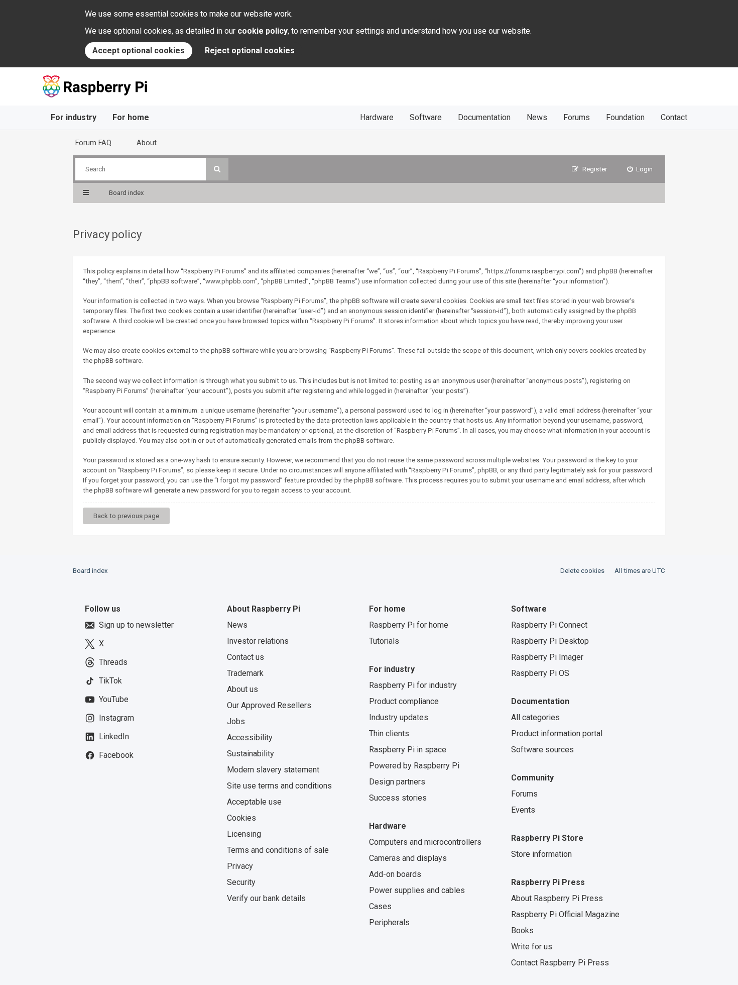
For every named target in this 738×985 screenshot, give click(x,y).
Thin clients (389, 733)
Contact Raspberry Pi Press (560, 962)
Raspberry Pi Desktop (550, 641)
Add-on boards (395, 874)
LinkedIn (114, 736)
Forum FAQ (93, 143)
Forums (576, 117)
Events (523, 810)
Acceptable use (254, 802)
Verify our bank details (266, 898)
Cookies (241, 818)
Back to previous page (126, 516)
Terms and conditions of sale (278, 850)
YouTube (114, 699)
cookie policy (262, 31)
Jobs (236, 721)
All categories (535, 717)
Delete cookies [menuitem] (582, 570)
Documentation (484, 117)
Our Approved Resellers (269, 705)
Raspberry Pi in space (407, 749)
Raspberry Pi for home (408, 625)
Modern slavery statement (273, 769)
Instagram (116, 718)
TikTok (110, 680)
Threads (113, 662)
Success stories (398, 798)
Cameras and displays (408, 858)
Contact (674, 117)
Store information (541, 854)
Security (241, 882)
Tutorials (384, 641)
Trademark (245, 673)
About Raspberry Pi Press (557, 898)
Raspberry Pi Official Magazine (565, 914)
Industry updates (398, 717)
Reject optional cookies (250, 50)
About (147, 143)
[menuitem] (640, 169)
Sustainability (250, 753)
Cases (380, 906)
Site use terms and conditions (279, 786)
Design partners (397, 781)
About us (242, 689)
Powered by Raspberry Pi (414, 765)
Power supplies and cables (417, 890)
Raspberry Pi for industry (413, 685)
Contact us (245, 657)
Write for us (531, 946)
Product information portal (556, 733)
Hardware (377, 117)
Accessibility (250, 737)
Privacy (240, 866)
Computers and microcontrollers (425, 842)
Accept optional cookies (138, 50)
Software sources (542, 749)
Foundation (625, 117)
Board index (90, 570)
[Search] (217, 169)
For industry (73, 117)
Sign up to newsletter (136, 625)
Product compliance (404, 701)
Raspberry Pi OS (540, 673)
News (537, 117)
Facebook (116, 755)
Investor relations (258, 641)
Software (426, 117)
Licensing (244, 834)
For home (130, 117)
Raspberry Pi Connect (549, 625)
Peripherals (389, 922)
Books (522, 930)
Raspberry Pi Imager (547, 657)
